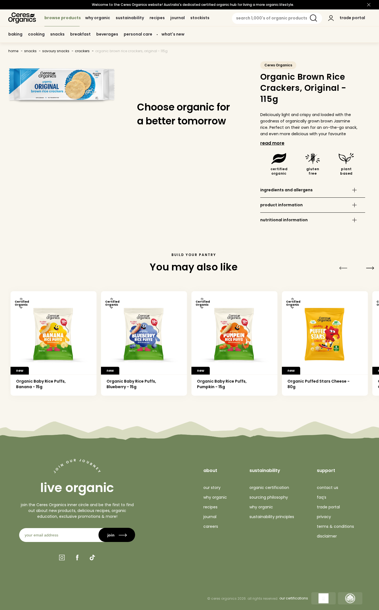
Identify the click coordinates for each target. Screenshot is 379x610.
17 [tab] (368, 405)
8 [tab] (172, 405)
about (210, 470)
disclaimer (327, 536)
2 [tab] (41, 405)
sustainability (264, 470)
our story (212, 487)
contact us (327, 487)
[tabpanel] (53, 343)
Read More (272, 143)
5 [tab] (106, 405)
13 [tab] (281, 405)
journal (209, 516)
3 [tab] (63, 405)
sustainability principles (271, 516)
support (326, 470)
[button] (312, 190)
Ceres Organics (278, 65)
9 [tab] (194, 405)
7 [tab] (150, 405)
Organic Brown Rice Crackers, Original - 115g (131, 51)
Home (13, 51)
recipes (210, 507)
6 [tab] (128, 405)
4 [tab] (85, 405)
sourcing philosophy (268, 497)
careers (210, 526)
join (111, 535)
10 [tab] (215, 405)
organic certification (269, 487)
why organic (215, 497)
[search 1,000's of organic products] (313, 18)
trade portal (328, 507)
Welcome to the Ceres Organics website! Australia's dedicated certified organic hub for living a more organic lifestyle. (193, 4)
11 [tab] (237, 405)
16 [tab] (346, 405)
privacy (324, 516)
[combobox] (277, 18)
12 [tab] (259, 405)
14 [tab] (303, 405)
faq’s (321, 497)
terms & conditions (335, 526)
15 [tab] (324, 405)
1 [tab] (19, 405)
